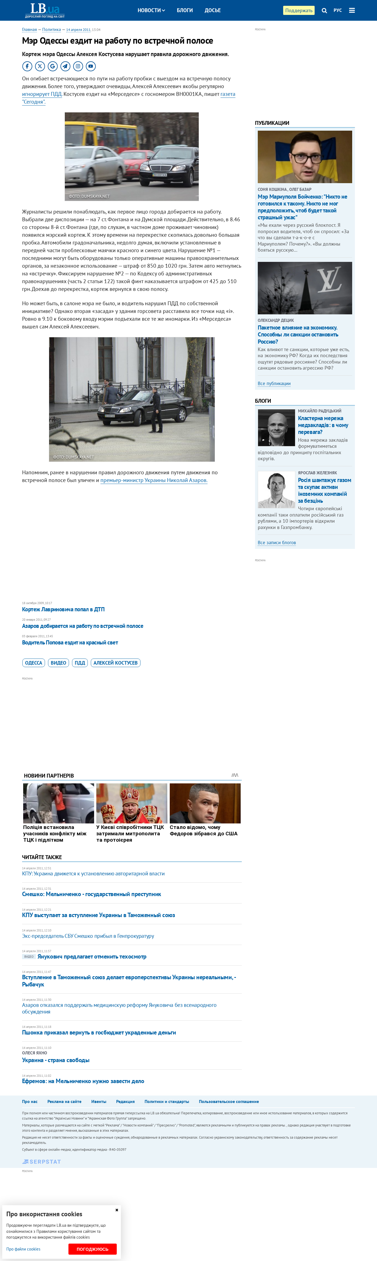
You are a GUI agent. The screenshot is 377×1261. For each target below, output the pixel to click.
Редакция (125, 1101)
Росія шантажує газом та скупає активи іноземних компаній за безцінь (324, 490)
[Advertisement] (132, 720)
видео (58, 663)
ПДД (80, 663)
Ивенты (98, 1101)
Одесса (33, 663)
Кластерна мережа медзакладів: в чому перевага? (323, 425)
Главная (29, 29)
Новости (149, 10)
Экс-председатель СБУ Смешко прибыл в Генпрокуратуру (88, 935)
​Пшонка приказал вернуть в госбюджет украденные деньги (99, 1032)
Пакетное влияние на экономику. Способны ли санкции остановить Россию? (298, 334)
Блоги (185, 10)
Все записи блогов (277, 542)
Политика (51, 29)
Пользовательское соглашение (229, 1101)
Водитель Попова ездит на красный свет (70, 642)
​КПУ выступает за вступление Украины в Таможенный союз (98, 915)
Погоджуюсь (92, 1249)
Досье (213, 10)
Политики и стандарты (167, 1101)
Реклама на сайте (64, 1101)
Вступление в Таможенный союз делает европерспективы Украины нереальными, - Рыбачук (128, 980)
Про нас (30, 1101)
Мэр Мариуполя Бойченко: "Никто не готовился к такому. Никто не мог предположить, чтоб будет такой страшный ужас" (302, 207)
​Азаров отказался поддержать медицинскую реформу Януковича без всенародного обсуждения (119, 1008)
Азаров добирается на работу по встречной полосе (82, 626)
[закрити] (116, 1210)
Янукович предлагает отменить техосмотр (85, 956)
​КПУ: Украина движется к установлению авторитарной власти (93, 873)
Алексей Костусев (116, 663)
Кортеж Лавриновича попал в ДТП (63, 609)
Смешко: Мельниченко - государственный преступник (91, 894)
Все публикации (274, 383)
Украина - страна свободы (55, 1060)
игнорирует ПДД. (42, 94)
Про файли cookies (23, 1249)
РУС (338, 10)
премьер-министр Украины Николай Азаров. (154, 480)
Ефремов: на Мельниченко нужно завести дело (83, 1081)
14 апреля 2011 (78, 29)
